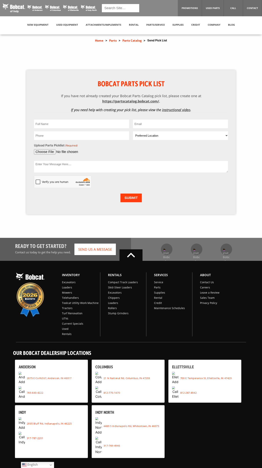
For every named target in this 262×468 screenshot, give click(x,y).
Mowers (67, 292)
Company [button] (214, 24)
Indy (22, 412)
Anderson (27, 366)
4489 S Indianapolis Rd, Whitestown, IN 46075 (131, 426)
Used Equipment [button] (67, 24)
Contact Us (207, 282)
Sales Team (207, 298)
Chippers (114, 298)
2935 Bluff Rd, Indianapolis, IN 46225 (49, 423)
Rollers (112, 308)
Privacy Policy (208, 303)
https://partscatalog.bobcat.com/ (130, 101)
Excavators (69, 282)
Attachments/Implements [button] (103, 24)
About (205, 275)
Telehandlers (70, 298)
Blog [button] (231, 24)
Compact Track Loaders (123, 282)
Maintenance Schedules (169, 308)
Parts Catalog (132, 40)
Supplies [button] (178, 24)
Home (99, 40)
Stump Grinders (118, 313)
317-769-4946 (112, 445)
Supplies (159, 292)
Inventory (71, 275)
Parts (113, 40)
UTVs (65, 318)
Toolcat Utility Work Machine (80, 303)
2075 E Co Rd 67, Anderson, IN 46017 (49, 378)
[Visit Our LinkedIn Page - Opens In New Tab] (226, 249)
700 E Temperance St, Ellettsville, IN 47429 (206, 378)
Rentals (67, 334)
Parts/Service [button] (155, 24)
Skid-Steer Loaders (120, 287)
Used (65, 329)
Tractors (67, 308)
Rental (158, 298)
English (32, 464)
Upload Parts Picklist (56, 145)
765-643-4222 (35, 392)
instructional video (176, 110)
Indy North (104, 412)
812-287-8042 (188, 392)
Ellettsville (183, 366)
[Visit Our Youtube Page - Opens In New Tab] (196, 249)
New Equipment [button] (38, 24)
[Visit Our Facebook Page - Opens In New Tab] (166, 249)
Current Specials (72, 323)
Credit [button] (195, 24)
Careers (205, 287)
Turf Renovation (72, 313)
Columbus (104, 366)
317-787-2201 (35, 438)
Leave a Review (209, 292)
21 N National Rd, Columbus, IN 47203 (127, 378)
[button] (50, 8)
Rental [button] (134, 24)
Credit (158, 303)
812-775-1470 (112, 392)
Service (158, 282)
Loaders (67, 287)
